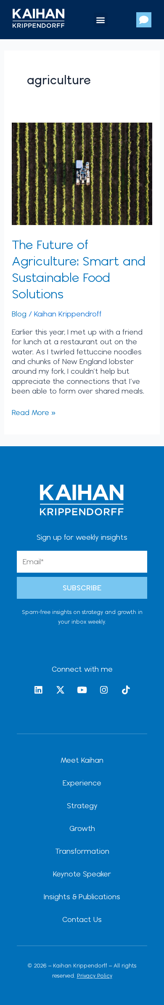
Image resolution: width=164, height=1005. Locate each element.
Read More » (34, 412)
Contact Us (82, 919)
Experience (82, 782)
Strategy (82, 805)
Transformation (82, 851)
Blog (19, 313)
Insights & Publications (82, 896)
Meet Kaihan (82, 760)
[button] (101, 20)
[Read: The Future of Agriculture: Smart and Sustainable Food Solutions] (82, 173)
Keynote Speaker (82, 873)
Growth (82, 828)
